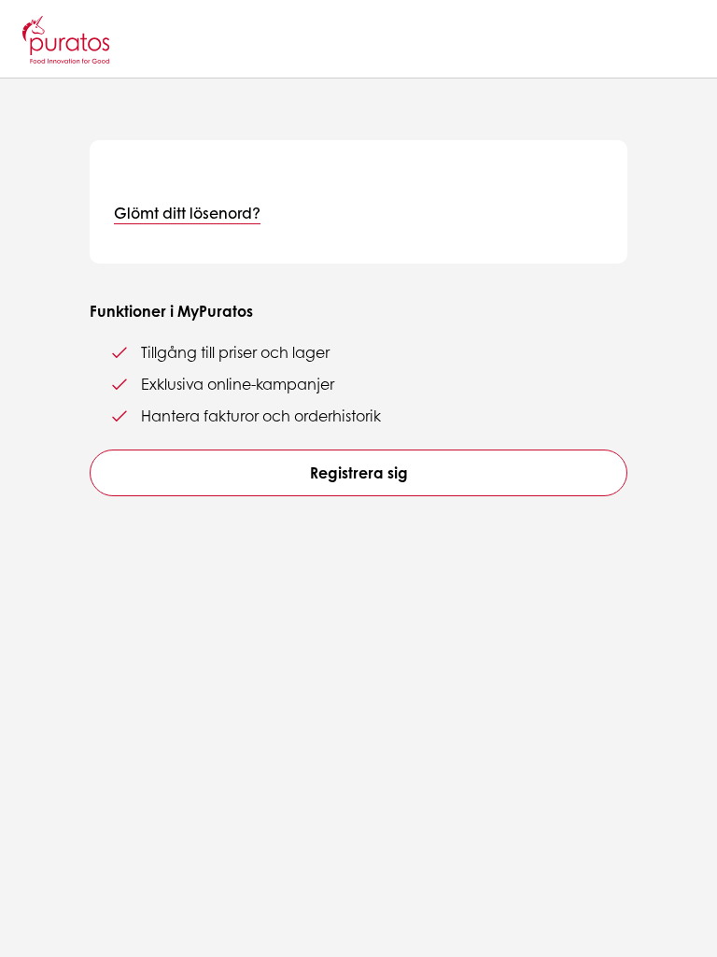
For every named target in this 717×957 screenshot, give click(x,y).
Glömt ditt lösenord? (187, 212)
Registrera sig (359, 472)
